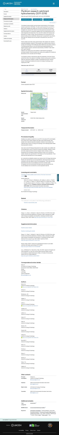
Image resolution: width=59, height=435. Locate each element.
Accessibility (21, 430)
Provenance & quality (8, 21)
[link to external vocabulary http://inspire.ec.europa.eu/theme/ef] (45, 407)
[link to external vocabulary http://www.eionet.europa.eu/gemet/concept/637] (41, 410)
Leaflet (36, 109)
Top (5, 9)
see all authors (34, 9)
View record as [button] (53, 22)
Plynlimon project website (26, 227)
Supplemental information (9, 31)
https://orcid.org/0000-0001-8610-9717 (30, 305)
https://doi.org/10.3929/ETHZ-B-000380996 (30, 246)
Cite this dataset (47, 19)
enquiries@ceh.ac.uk (26, 275)
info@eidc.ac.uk (34, 384)
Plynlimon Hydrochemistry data (30, 202)
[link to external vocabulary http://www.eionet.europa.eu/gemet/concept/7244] (30, 415)
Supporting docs (37, 19)
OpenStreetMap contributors (43, 109)
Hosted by (8, 425)
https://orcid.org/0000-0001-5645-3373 (30, 337)
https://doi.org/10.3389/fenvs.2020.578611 (30, 255)
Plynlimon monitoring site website (28, 231)
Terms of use (32, 430)
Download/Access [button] (7, 41)
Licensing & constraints (8, 23)
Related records (7, 26)
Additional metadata (8, 38)
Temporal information (8, 18)
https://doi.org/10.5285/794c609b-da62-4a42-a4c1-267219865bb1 (38, 187)
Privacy (27, 430)
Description (6, 11)
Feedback (58, 178)
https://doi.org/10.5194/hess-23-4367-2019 (43, 217)
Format (5, 14)
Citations (5, 28)
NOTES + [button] (24, 73)
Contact (38, 430)
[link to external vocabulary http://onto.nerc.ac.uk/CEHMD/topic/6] (39, 412)
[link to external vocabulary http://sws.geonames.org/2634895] (41, 415)
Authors (5, 36)
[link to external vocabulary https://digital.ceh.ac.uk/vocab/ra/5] (39, 413)
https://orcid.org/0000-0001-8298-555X (30, 287)
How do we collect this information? (28, 74)
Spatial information (7, 16)
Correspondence (7, 33)
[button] (32, 94)
